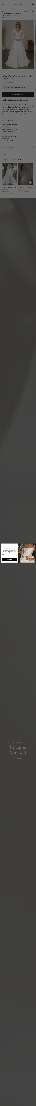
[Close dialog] (33, 545)
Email (3, 554)
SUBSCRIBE (9, 559)
